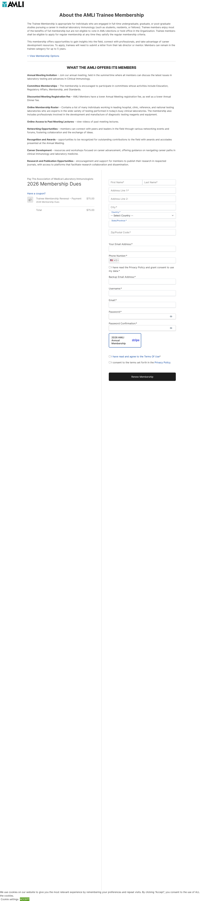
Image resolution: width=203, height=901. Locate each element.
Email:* (113, 300)
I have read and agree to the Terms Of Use (135, 356)
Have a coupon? (36, 193)
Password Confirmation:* (123, 323)
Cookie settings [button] (9, 899)
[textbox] (142, 260)
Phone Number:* (118, 255)
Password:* (115, 311)
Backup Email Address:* (122, 276)
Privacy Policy (162, 362)
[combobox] (114, 260)
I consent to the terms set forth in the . (141, 362)
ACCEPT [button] (24, 899)
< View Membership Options (43, 55)
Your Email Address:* (121, 244)
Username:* (115, 288)
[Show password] (171, 316)
